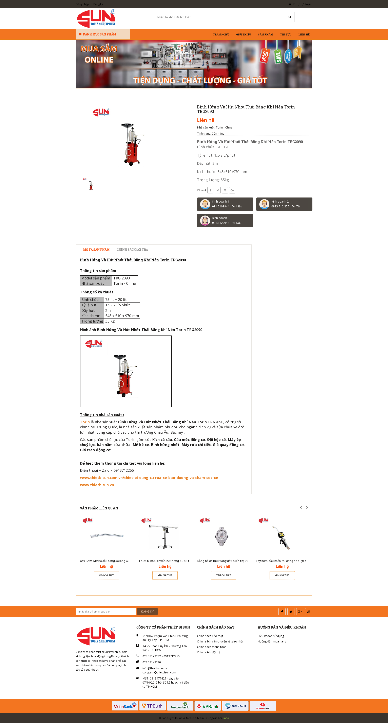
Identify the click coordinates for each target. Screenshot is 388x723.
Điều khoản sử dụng (271, 636)
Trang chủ (221, 34)
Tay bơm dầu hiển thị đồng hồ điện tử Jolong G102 (290, 561)
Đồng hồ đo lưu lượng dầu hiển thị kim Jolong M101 (233, 561)
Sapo (225, 718)
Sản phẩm (265, 34)
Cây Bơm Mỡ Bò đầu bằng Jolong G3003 (107, 561)
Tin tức (286, 34)
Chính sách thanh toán (211, 647)
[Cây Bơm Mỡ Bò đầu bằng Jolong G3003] (106, 536)
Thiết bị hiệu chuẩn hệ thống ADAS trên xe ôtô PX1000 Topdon (182, 561)
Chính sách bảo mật (210, 636)
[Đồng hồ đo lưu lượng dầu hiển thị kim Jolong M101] (223, 536)
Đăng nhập (82, 4)
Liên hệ (304, 34)
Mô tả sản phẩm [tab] (96, 250)
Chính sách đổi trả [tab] (132, 250)
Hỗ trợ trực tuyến (301, 4)
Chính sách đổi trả (208, 652)
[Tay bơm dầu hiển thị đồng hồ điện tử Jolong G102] (282, 536)
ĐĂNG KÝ (147, 611)
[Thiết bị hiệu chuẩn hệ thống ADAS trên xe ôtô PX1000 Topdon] (165, 536)
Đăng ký (98, 4)
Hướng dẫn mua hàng (272, 641)
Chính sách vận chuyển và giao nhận (220, 641)
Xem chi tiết (106, 575)
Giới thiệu (243, 34)
